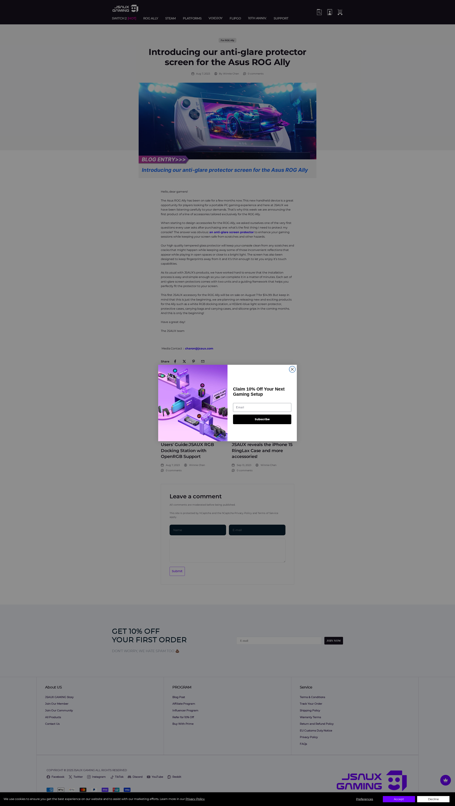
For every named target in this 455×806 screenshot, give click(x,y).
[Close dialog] (292, 369)
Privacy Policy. (195, 799)
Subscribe (262, 419)
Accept (399, 799)
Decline (433, 799)
